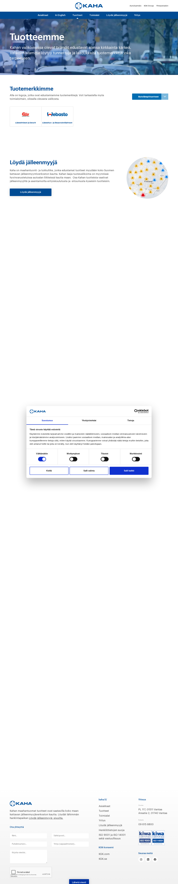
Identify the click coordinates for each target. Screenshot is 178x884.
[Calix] (25, 114)
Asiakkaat (43, 15)
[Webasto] (57, 114)
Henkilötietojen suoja (111, 830)
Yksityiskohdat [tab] (89, 420)
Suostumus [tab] (47, 420)
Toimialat (94, 15)
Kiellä (49, 470)
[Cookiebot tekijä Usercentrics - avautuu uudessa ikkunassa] (136, 411)
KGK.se (103, 859)
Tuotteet (104, 811)
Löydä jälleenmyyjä (116, 15)
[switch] (73, 459)
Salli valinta (89, 470)
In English (60, 15)
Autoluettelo (135, 6)
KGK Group (149, 6)
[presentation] (31, 872)
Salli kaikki (129, 470)
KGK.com (104, 854)
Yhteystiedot (162, 6)
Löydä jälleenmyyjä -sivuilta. (46, 818)
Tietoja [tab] (130, 420)
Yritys (137, 15)
